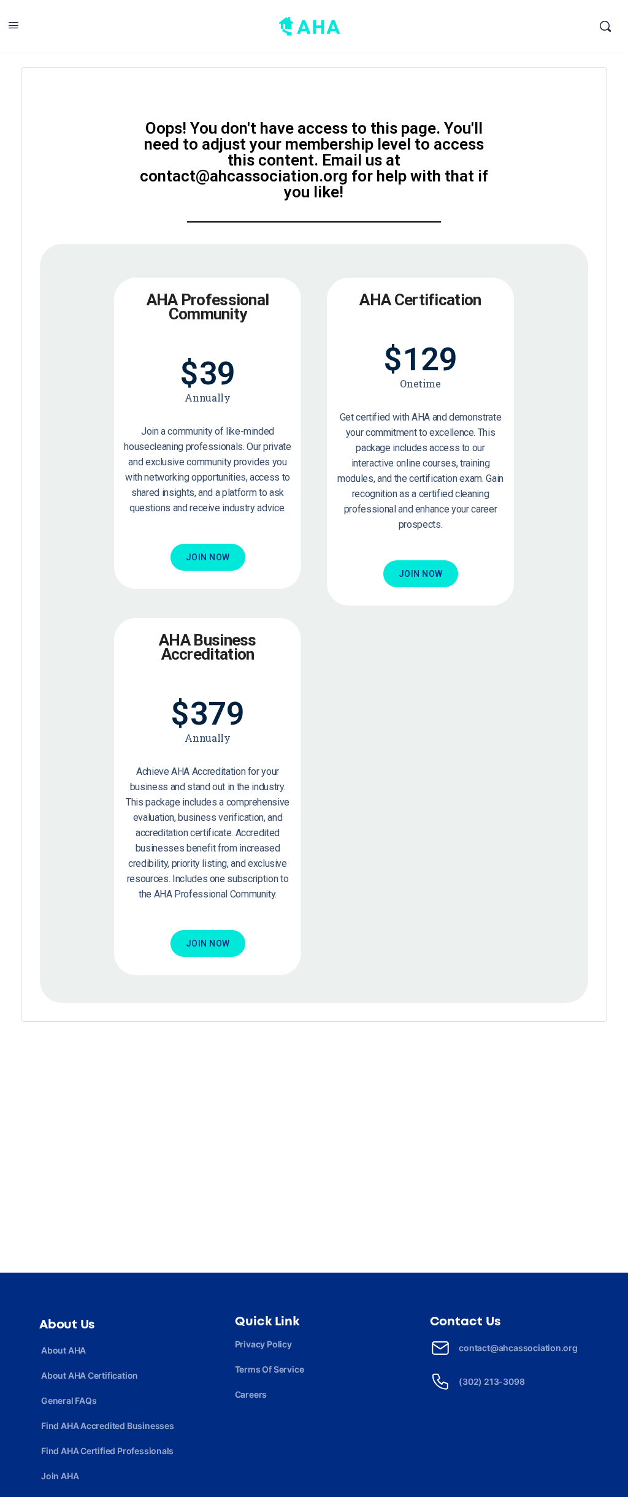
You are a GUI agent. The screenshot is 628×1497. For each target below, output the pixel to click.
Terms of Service (269, 1369)
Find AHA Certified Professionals (107, 1451)
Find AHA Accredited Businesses (107, 1425)
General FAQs (68, 1400)
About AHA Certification (89, 1375)
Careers (251, 1394)
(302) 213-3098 (491, 1381)
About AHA (63, 1350)
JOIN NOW (208, 557)
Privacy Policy (263, 1344)
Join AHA (59, 1476)
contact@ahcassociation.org (518, 1348)
